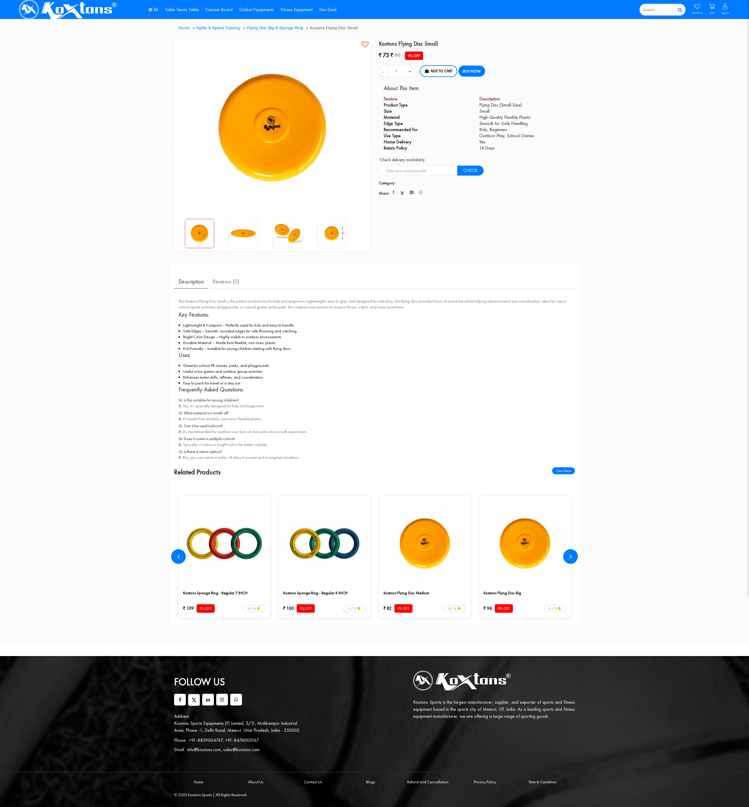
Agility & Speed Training (218, 27)
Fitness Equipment (296, 9)
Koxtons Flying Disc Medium (406, 592)
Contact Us (313, 781)
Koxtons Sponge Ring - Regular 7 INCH (215, 592)
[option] (272, 128)
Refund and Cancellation (428, 781)
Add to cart (441, 70)
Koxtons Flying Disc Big (502, 592)
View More (563, 470)
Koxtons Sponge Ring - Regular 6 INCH (315, 592)
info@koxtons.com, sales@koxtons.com (223, 749)
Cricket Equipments (256, 9)
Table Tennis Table (182, 9)
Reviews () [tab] (226, 281)
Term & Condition (542, 781)
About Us (255, 781)
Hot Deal (327, 9)
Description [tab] (191, 281)
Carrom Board (219, 9)
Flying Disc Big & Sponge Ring (275, 27)
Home (184, 27)
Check (470, 170)
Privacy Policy (485, 781)
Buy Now (472, 71)
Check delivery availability (402, 160)
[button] (365, 44)
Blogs (370, 781)
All (155, 9)
